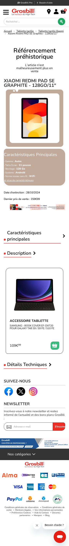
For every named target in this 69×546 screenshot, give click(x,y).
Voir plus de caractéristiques (18, 180)
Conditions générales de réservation (22, 507)
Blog (47, 515)
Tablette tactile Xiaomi (51, 31)
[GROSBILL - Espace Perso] (56, 12)
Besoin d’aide (46, 2)
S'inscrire (60, 426)
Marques (38, 515)
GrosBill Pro (26, 2)
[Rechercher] (61, 21)
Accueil (8, 31)
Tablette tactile (25, 31)
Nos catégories (19, 454)
